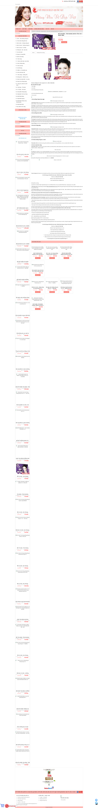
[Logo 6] (49, 784)
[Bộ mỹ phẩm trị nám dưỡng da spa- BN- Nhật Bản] (23, 361)
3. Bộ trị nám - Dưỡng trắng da (41, 31)
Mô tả (33, 52)
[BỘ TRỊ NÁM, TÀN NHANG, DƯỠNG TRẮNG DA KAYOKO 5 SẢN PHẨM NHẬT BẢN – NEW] (38, 299)
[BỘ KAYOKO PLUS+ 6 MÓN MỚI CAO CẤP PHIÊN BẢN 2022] (23, 218)
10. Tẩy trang (19, 58)
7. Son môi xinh (19, 52)
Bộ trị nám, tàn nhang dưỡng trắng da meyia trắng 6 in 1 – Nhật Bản (52, 254)
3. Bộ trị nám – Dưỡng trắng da (22, 43)
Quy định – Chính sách (21, 801)
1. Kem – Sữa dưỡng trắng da (22, 38)
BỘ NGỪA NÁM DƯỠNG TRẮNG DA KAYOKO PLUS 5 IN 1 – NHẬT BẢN (66, 254)
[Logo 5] (49, 781)
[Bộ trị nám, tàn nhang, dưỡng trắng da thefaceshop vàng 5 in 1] (23, 558)
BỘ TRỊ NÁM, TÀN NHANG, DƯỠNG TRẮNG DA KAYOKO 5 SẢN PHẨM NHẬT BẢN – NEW (38, 305)
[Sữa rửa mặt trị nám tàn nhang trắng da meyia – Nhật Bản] (23, 147)
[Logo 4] (49, 778)
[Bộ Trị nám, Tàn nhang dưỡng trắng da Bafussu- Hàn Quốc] (23, 540)
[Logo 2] (49, 772)
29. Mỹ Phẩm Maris (20, 104)
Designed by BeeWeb (49, 807)
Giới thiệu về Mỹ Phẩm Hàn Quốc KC (24, 797)
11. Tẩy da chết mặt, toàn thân (22, 61)
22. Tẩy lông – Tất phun (21, 87)
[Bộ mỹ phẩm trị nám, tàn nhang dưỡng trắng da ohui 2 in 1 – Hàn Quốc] (23, 397)
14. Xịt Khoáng (19, 67)
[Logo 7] (49, 787)
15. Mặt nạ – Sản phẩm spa (21, 70)
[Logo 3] (49, 775)
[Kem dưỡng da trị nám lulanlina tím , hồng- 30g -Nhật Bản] (23, 719)
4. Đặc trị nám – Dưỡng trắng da (22, 45)
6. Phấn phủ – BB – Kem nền (21, 49)
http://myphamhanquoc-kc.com (58, 178)
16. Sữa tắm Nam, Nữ (20, 72)
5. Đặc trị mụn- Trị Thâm (21, 47)
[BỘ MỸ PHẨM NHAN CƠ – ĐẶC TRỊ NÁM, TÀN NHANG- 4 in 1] (23, 433)
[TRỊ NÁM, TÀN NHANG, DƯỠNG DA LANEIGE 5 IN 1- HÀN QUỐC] (23, 486)
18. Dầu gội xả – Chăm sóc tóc (22, 76)
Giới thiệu (24, 28)
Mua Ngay (38, 291)
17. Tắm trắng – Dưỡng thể (21, 74)
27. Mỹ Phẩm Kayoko (20, 98)
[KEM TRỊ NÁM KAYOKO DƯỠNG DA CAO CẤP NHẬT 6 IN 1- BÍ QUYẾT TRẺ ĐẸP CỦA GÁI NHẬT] (38, 248)
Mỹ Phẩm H (52, 175)
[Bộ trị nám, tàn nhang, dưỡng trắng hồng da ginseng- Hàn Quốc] (23, 576)
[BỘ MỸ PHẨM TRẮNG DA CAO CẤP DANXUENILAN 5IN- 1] (23, 701)
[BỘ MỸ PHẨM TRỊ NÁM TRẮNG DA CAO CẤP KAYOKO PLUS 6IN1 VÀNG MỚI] (23, 254)
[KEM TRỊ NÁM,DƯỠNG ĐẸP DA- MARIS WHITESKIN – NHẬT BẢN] (23, 451)
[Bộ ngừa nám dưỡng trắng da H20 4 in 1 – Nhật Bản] (52, 282)
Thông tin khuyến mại (43, 800)
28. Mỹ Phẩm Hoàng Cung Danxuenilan (21, 101)
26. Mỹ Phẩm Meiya (20, 96)
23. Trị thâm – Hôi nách (21, 89)
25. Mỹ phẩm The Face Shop (21, 94)
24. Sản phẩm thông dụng (21, 91)
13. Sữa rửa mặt (19, 65)
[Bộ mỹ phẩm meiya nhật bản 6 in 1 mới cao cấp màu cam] (38, 265)
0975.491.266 (71, 1)
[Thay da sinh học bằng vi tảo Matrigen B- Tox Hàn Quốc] (23, 343)
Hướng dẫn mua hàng (39, 28)
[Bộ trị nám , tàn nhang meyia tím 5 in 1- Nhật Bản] (23, 468)
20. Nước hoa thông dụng (21, 81)
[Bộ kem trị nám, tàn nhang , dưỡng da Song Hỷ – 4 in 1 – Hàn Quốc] (23, 522)
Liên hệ (52, 28)
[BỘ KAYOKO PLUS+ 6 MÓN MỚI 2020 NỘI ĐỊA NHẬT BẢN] (23, 236)
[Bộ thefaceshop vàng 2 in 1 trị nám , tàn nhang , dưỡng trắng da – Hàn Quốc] (23, 737)
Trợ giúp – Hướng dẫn (43, 797)
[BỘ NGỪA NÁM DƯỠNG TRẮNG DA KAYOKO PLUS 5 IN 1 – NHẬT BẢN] (66, 248)
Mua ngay (64, 42)
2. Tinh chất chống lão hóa (21, 40)
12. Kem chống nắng (20, 63)
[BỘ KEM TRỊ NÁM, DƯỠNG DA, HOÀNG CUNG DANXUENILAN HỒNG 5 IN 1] (23, 683)
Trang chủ (18, 28)
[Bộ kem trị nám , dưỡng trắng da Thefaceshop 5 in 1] (38, 282)
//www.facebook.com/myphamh (64, 194)
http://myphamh (49, 186)
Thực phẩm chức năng (20, 106)
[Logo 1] (49, 769)
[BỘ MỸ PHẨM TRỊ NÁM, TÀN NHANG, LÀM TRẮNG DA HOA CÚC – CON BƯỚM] (23, 379)
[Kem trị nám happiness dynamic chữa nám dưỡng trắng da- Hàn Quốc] (23, 182)
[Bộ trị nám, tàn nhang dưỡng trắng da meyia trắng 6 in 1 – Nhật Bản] (52, 248)
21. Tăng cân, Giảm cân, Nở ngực (21, 84)
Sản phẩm (30, 28)
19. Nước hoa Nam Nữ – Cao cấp (22, 79)
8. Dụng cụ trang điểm (20, 54)
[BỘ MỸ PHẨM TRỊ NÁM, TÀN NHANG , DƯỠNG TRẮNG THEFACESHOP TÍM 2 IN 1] (23, 755)
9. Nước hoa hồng (20, 56)
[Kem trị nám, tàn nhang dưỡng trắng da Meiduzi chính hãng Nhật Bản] (23, 164)
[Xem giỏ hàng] (2, 805)
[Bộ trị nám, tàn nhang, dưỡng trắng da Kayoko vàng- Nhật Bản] (23, 504)
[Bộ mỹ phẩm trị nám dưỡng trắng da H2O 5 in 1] (23, 415)
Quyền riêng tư (20, 800)
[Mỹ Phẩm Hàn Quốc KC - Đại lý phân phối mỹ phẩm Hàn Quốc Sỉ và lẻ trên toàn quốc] (49, 16)
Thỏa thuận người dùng (22, 798)
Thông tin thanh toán (43, 798)
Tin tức (47, 28)
